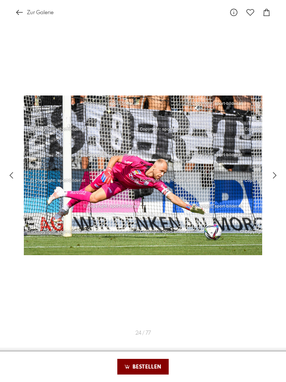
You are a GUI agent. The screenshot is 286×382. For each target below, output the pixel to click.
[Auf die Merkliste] (250, 12)
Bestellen (146, 367)
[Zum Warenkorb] (266, 12)
